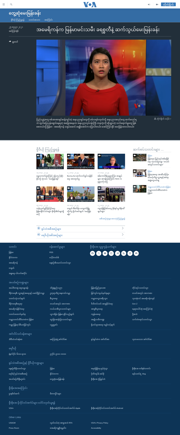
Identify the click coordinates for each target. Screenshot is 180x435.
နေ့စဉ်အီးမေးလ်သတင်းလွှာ (60, 263)
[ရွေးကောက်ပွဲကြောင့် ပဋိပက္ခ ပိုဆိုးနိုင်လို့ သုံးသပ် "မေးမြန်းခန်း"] (50, 161)
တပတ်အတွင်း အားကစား (60, 304)
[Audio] (149, 4)
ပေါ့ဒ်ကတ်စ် (54, 257)
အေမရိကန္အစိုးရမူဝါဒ (58, 428)
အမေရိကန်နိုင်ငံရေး (16, 309)
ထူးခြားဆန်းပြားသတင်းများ (61, 319)
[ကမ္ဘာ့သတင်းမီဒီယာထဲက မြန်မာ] (139, 189)
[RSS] (123, 253)
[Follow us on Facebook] (92, 253)
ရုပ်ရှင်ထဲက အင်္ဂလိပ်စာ (100, 339)
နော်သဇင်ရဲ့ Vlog (139, 374)
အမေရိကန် (13, 263)
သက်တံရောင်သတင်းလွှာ (142, 319)
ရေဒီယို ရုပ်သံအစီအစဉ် (18, 374)
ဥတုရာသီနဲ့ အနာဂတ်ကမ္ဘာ (60, 293)
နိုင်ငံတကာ (13, 257)
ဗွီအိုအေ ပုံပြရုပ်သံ (98, 379)
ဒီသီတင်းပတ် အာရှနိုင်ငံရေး (102, 304)
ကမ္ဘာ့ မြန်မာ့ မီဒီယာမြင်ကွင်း (20, 325)
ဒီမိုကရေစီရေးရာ (15, 304)
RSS (51, 252)
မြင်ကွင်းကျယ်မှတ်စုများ (100, 293)
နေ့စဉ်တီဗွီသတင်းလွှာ (17, 368)
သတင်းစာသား (34, 20)
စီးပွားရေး (54, 298)
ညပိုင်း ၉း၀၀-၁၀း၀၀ (58, 354)
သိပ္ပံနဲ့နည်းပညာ (56, 288)
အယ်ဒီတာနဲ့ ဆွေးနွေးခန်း (18, 288)
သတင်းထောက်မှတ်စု (17, 314)
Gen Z (134, 304)
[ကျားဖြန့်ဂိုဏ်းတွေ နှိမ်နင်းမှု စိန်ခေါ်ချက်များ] (111, 194)
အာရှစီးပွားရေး (97, 309)
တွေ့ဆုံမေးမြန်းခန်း (57, 379)
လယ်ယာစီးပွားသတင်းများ (60, 309)
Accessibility (96, 428)
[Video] (157, 4)
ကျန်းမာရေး (96, 314)
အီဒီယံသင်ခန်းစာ (15, 339)
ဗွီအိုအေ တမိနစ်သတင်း (141, 368)
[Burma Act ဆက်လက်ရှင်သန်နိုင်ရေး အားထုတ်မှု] (80, 161)
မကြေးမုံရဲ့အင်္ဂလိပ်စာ (58, 339)
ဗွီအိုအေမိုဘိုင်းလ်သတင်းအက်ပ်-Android (107, 408)
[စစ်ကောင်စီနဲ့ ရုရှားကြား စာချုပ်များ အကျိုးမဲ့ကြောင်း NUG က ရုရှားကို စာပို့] (111, 161)
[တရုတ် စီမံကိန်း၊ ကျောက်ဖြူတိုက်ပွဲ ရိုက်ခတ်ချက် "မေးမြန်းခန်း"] (80, 194)
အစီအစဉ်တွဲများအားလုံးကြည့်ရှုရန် (112, 219)
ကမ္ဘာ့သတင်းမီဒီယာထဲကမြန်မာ (159, 187)
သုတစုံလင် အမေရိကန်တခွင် (143, 298)
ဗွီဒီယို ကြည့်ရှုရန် (17, 20)
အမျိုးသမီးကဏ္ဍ (97, 319)
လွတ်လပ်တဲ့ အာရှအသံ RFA (61, 423)
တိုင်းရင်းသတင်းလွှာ (140, 288)
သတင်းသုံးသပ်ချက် (17, 298)
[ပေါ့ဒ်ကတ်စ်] (129, 253)
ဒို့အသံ (134, 314)
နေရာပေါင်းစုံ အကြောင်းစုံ (142, 309)
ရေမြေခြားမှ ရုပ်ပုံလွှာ (99, 368)
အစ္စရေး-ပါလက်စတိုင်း (18, 273)
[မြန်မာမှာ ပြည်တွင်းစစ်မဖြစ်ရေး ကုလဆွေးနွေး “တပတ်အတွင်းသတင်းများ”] (139, 157)
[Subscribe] (136, 253)
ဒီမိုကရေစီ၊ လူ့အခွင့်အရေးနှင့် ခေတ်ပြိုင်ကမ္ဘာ (26, 293)
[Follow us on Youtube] (105, 253)
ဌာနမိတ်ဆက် (14, 394)
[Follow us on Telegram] (117, 253)
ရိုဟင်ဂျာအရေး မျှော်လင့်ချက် (103, 325)
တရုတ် (11, 268)
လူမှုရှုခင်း (54, 325)
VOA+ (11, 408)
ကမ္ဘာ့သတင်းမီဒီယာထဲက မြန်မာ (21, 319)
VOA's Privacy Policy (99, 423)
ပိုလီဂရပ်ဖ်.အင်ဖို (97, 374)
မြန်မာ (150, 156)
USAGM (12, 423)
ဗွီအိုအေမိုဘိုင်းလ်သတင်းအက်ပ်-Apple (65, 408)
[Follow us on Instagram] (111, 253)
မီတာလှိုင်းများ (55, 394)
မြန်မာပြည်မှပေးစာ (98, 288)
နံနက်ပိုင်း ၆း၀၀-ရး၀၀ (17, 354)
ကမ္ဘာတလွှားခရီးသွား (99, 298)
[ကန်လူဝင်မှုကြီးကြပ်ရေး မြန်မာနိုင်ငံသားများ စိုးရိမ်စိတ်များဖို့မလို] (50, 194)
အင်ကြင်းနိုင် (14, 31)
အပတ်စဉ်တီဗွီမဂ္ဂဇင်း (17, 379)
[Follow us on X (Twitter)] (98, 253)
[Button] (13, 42)
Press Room (14, 428)
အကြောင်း (48, 20)
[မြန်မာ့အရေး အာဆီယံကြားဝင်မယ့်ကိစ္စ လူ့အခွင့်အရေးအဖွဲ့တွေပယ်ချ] (139, 173)
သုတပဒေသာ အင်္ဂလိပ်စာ (142, 339)
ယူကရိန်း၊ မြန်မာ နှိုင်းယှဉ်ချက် (62, 314)
